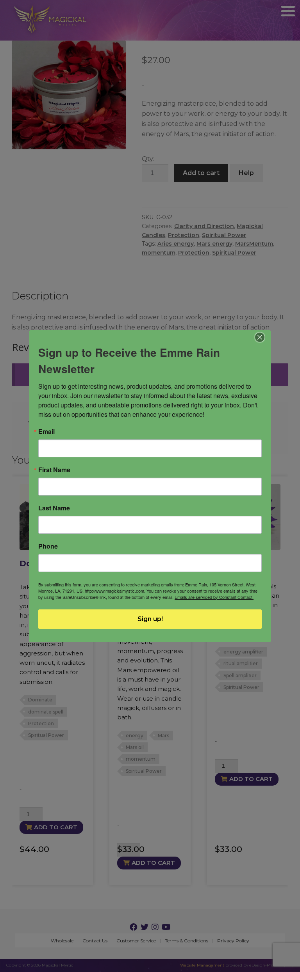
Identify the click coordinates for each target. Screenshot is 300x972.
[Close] (260, 337)
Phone (48, 546)
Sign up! (150, 619)
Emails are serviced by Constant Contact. (214, 597)
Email (46, 431)
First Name (54, 470)
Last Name (54, 508)
